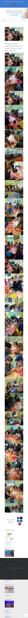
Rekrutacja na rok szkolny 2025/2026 (8, 543)
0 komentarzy (8, 585)
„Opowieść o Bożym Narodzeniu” (8, 611)
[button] (14, 551)
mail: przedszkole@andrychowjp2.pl (17, 1)
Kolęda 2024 (8, 595)
